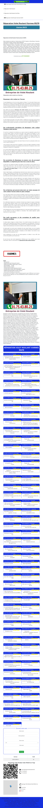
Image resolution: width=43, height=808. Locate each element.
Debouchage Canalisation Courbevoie (12, 806)
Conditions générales (14, 798)
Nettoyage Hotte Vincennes (11, 803)
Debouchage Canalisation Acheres (28, 802)
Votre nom (21, 731)
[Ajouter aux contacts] (26, 1)
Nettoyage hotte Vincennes (20, 800)
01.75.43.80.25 (20, 1)
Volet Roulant (7, 801)
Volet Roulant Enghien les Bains (13, 802)
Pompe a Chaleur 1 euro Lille (29, 805)
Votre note (21, 740)
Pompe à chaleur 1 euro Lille (33, 800)
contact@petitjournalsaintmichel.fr (28, 769)
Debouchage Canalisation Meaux (32, 801)
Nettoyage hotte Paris (8, 800)
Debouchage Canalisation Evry (17, 801)
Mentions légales (5, 798)
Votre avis (21, 745)
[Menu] (28, 1)
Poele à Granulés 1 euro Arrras (15, 805)
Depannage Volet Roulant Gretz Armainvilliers (27, 803)
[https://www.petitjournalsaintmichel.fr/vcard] (10, 771)
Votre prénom (22, 735)
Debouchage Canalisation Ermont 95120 (30, 806)
